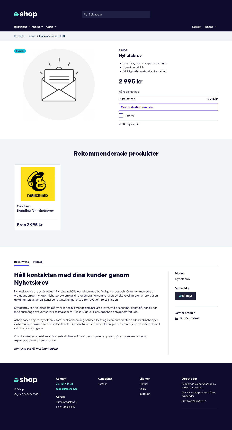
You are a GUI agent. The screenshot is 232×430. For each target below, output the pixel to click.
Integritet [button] (145, 393)
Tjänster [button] (208, 26)
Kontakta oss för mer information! (36, 348)
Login (143, 388)
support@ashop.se (67, 388)
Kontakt (196, 26)
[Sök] (85, 14)
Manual (144, 383)
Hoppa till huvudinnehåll (114, 4)
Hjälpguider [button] (20, 26)
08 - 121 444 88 (64, 383)
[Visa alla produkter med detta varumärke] (185, 295)
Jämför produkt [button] (189, 318)
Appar (49, 26)
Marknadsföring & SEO (52, 35)
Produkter (19, 35)
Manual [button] (36, 26)
